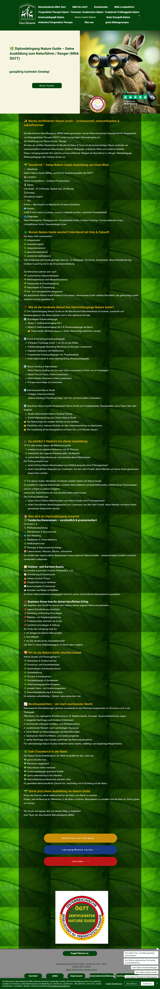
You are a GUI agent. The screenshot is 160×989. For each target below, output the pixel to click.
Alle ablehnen (131, 983)
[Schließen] (157, 983)
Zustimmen (147, 983)
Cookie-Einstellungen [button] (114, 983)
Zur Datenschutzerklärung (59, 986)
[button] (139, 14)
